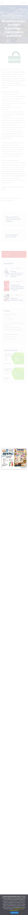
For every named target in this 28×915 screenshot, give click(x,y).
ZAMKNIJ (22, 467)
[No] (26, 904)
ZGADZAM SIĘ (14, 912)
